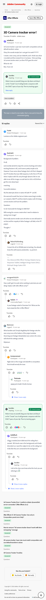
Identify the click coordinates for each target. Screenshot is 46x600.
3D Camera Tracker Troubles (13, 553)
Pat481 (9, 130)
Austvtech (10, 153)
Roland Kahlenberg (16, 241)
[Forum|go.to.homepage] (16, 4)
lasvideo (11, 75)
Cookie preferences (9, 594)
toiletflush (10, 40)
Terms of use (21, 590)
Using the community (10, 590)
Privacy (29, 590)
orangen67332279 (12, 277)
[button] (4, 5)
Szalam (12, 300)
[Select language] (31, 4)
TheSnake (17, 378)
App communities (16, 10)
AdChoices (36, 597)
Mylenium (10, 325)
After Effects (28, 10)
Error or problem (9, 98)
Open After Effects (35, 18)
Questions (37, 10)
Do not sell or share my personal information (17, 597)
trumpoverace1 (15, 356)
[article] (23, 137)
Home (6, 10)
